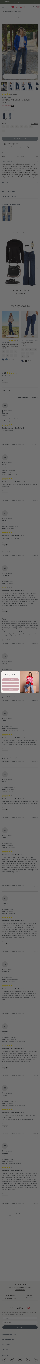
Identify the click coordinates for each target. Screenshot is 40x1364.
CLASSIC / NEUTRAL (10, 679)
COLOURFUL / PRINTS (10, 682)
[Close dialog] (37, 673)
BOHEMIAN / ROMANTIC (10, 686)
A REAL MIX (10, 689)
